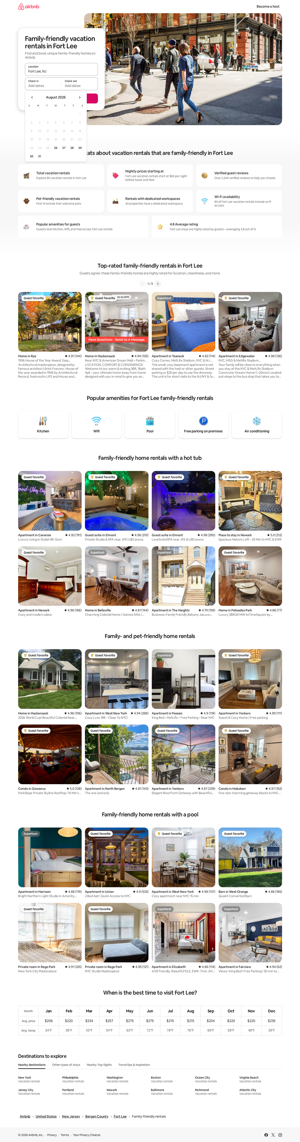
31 (39, 156)
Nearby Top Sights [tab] (99, 1065)
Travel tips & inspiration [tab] (134, 1065)
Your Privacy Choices (86, 1135)
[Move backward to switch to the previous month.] (32, 97)
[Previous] (142, 283)
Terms (65, 1135)
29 (80, 148)
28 (72, 148)
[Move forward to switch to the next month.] (79, 97)
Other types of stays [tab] (66, 1065)
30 (31, 156)
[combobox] (61, 71)
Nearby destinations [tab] (32, 1065)
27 (64, 148)
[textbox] (43, 85)
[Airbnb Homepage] (28, 6)
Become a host (268, 6)
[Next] (157, 283)
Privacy (52, 1135)
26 (55, 148)
